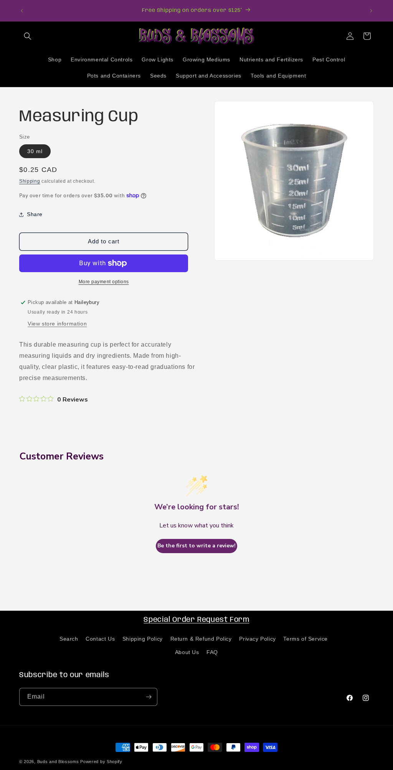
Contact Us (100, 639)
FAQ (212, 652)
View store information (57, 324)
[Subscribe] (148, 697)
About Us (187, 652)
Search (68, 639)
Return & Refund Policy (201, 639)
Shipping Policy (142, 639)
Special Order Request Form (196, 620)
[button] (27, 36)
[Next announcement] (371, 10)
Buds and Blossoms (58, 761)
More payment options (104, 281)
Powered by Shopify (101, 761)
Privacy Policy (257, 639)
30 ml (35, 151)
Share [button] (35, 214)
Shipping (29, 181)
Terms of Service (305, 639)
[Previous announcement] (21, 10)
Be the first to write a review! (196, 545)
